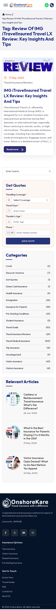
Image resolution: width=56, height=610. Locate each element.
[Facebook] (5, 532)
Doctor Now (7, 577)
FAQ (4, 587)
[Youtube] (23, 532)
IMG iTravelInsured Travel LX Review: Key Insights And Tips (27, 96)
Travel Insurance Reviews (18, 82)
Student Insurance (10, 558)
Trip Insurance (8, 549)
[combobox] (11, 232)
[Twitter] (14, 532)
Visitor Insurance (10, 553)
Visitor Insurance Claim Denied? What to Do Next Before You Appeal (36, 463)
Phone (10, 227)
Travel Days (12, 205)
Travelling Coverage (16, 194)
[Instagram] (32, 532)
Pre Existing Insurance (12, 563)
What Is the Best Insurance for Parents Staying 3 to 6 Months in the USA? (37, 433)
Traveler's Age (14, 216)
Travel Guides (8, 582)
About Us (6, 596)
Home (8, 14)
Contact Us (7, 591)
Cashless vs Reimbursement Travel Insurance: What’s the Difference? (34, 401)
